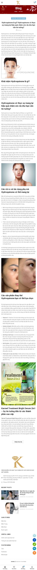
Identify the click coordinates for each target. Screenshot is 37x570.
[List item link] (18, 482)
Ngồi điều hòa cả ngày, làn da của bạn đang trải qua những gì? (27, 492)
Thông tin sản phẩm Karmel (8, 540)
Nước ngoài (4, 530)
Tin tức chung (21, 18)
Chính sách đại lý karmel (7, 537)
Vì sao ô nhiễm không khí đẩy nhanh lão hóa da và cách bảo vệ (27, 505)
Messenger (4, 554)
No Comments (29, 496)
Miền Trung (4, 524)
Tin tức (21, 11)
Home (15, 11)
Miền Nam (4, 527)
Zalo (2, 548)
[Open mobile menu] (2, 2)
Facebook (4, 551)
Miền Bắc (3, 521)
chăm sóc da (18, 442)
